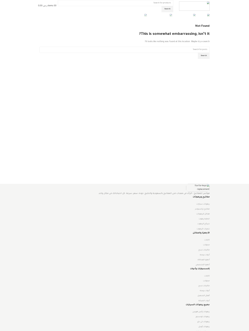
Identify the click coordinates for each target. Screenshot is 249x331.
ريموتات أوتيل (204, 327)
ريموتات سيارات (203, 204)
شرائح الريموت (203, 224)
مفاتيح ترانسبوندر (202, 209)
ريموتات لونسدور (203, 317)
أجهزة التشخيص (203, 265)
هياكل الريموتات (203, 214)
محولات (206, 245)
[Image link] (198, 188)
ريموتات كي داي (203, 322)
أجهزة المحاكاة (204, 260)
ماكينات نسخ (204, 250)
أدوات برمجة (205, 255)
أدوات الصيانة (204, 301)
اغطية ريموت (204, 219)
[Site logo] (194, 6)
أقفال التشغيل (204, 296)
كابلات (207, 240)
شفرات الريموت (203, 229)
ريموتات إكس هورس (201, 312)
